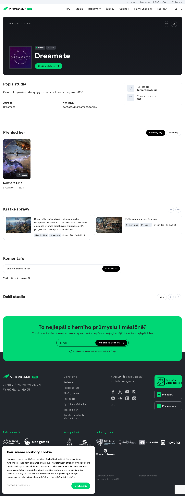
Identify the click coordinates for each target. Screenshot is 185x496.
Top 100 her (71, 409)
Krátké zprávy (159, 2)
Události (124, 8)
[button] (171, 210)
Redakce (68, 382)
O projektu (70, 376)
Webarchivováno (105, 475)
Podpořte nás (71, 387)
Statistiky (145, 2)
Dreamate (27, 23)
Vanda (153, 475)
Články (110, 8)
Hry (68, 8)
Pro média (69, 398)
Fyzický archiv (130, 2)
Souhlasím (81, 485)
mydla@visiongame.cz (123, 381)
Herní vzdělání (143, 8)
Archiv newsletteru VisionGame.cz (75, 417)
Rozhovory (94, 8)
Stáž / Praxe (71, 393)
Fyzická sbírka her (75, 404)
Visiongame (14, 23)
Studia (79, 8)
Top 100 (162, 8)
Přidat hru (177, 2)
